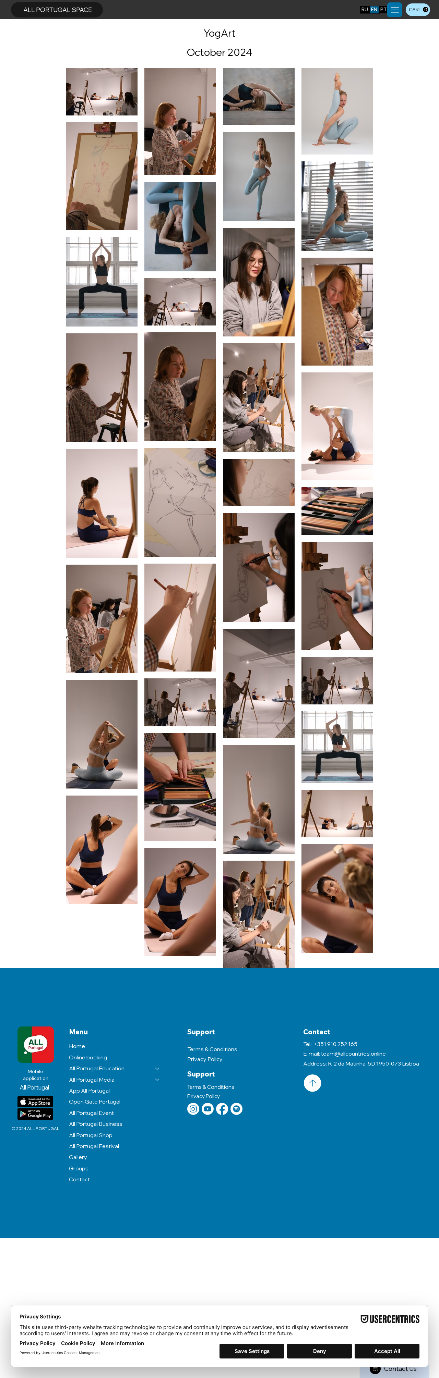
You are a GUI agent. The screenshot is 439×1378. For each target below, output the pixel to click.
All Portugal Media (92, 1079)
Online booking (88, 1057)
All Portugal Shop (90, 1135)
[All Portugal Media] (157, 1079)
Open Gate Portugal (94, 1101)
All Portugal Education (96, 1068)
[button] (418, 9)
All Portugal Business (95, 1123)
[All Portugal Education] (157, 1068)
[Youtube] (208, 1109)
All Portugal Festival (94, 1146)
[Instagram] (193, 1109)
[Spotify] (236, 1109)
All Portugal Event (91, 1112)
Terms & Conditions (212, 1049)
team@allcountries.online (353, 1053)
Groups (78, 1168)
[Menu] (394, 9)
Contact (79, 1179)
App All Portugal (89, 1090)
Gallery (78, 1157)
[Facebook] (222, 1109)
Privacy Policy (205, 1059)
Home (77, 1046)
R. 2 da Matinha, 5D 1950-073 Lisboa (373, 1063)
